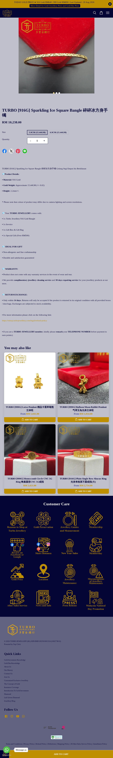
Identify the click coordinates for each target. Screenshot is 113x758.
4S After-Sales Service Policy (81, 744)
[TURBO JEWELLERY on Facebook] (6, 718)
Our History (8, 670)
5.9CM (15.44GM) (37, 132)
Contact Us (8, 674)
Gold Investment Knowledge (14, 660)
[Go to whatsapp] (6, 749)
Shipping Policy (63, 744)
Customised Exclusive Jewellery (16, 680)
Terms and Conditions (14, 744)
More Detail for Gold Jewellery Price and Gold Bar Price (55, 6)
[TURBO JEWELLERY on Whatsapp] (23, 718)
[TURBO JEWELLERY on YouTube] (18, 718)
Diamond (7, 694)
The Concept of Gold (12, 684)
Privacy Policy (29, 744)
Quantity (6, 139)
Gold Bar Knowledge (12, 663)
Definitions (52, 744)
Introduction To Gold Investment (16, 691)
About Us (7, 667)
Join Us (7, 677)
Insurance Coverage (11, 687)
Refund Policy (41, 744)
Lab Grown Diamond (12, 698)
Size (4, 132)
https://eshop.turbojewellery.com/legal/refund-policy (24, 320)
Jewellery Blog (9, 701)
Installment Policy (100, 744)
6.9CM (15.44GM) (58, 132)
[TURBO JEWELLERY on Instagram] (12, 718)
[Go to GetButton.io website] (6, 755)
